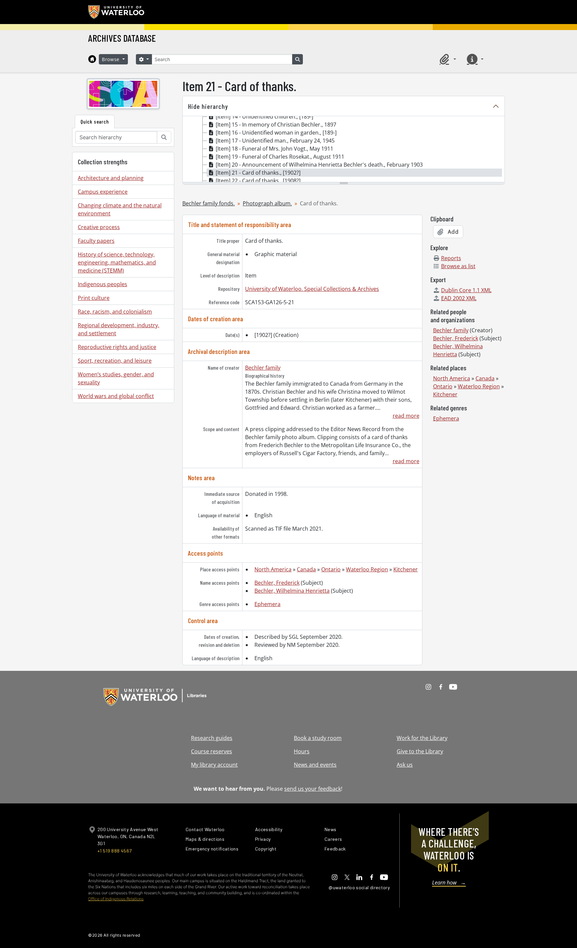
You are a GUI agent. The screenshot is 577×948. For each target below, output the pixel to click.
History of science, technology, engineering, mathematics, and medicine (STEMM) (117, 262)
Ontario (331, 569)
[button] (446, 59)
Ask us (405, 764)
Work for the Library (422, 738)
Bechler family (262, 367)
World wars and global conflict (116, 396)
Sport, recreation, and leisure (115, 360)
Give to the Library (420, 751)
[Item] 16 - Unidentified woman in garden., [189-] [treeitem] (276, 132)
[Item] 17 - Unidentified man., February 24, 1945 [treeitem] (275, 140)
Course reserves (211, 751)
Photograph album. (267, 203)
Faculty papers (96, 240)
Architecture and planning (111, 178)
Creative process (99, 227)
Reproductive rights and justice (117, 347)
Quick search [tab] (94, 121)
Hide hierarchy (208, 106)
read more (406, 415)
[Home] (92, 59)
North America (273, 569)
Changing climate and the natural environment (120, 209)
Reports (451, 258)
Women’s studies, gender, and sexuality (116, 378)
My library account (214, 764)
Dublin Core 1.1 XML (466, 290)
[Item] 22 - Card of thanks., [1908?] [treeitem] (258, 180)
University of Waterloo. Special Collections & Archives (312, 289)
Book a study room (318, 738)
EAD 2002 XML (458, 298)
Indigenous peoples (102, 284)
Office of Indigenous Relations (116, 898)
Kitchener (405, 569)
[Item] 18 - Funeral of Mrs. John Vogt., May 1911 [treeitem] (274, 148)
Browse (111, 59)
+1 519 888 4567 (115, 851)
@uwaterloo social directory (359, 887)
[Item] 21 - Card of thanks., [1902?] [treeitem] (258, 172)
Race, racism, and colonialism (115, 311)
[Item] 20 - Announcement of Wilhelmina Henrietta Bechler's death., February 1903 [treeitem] (319, 164)
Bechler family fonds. (208, 203)
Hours (302, 751)
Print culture (94, 298)
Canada (306, 569)
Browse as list (458, 266)
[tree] (344, 149)
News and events (315, 764)
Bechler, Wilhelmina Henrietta (292, 590)
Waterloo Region (367, 569)
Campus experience (103, 191)
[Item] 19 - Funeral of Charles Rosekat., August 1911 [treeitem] (280, 156)
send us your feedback (312, 788)
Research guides (211, 738)
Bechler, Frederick (277, 582)
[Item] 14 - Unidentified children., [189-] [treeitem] (264, 116)
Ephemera (267, 604)
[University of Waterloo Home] (116, 12)
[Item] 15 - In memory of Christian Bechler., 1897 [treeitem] (276, 124)
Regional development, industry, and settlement (118, 329)
